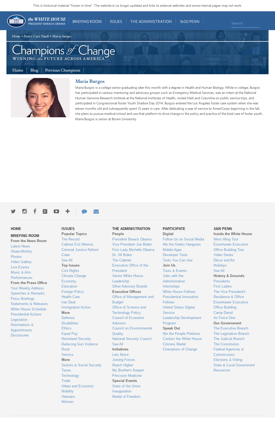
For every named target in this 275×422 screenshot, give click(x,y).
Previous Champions (62, 70)
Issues (116, 21)
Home (36, 21)
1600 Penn (190, 21)
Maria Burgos (90, 81)
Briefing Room (87, 21)
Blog (34, 70)
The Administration (151, 21)
